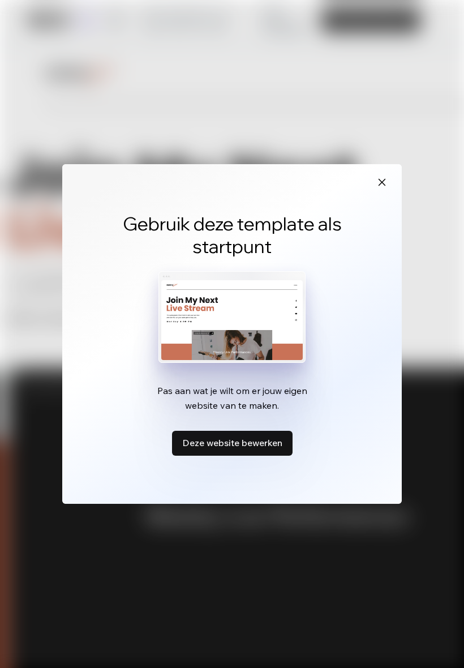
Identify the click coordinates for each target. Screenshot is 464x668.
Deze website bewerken (232, 442)
